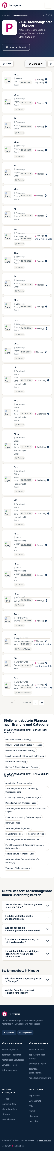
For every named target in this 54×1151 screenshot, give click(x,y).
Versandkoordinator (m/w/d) (16, 95)
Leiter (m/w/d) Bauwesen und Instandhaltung (16, 320)
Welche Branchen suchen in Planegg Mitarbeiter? (20, 991)
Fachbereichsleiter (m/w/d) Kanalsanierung (16, 678)
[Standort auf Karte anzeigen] (46, 79)
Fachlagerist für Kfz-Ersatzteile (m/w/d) (16, 467)
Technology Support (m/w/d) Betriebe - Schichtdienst (16, 253)
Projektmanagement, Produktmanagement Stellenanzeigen (24, 846)
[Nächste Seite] (35, 702)
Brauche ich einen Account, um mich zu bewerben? (22, 940)
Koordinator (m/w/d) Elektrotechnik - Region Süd (16, 229)
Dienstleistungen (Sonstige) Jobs (20, 803)
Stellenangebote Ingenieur (17, 828)
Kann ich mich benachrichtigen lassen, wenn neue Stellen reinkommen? (22, 954)
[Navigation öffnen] (48, 5)
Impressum (34, 1095)
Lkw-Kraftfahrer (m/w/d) (16, 367)
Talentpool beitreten (11, 1054)
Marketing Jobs (9, 1109)
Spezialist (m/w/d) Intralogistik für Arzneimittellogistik (16, 142)
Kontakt (32, 1111)
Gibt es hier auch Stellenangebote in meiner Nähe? (23, 905)
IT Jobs (5, 1098)
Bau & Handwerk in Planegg (18, 739)
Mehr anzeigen (27, 36)
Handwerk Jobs (12, 823)
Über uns (33, 1116)
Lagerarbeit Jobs (36, 834)
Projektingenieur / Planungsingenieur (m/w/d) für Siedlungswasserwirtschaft (16, 634)
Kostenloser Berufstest (13, 1059)
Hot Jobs (33, 1121)
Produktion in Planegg (15, 761)
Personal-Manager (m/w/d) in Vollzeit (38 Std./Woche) (16, 594)
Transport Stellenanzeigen (17, 868)
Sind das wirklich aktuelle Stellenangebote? (19, 917)
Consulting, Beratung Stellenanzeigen (23, 797)
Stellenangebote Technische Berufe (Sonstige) (22, 861)
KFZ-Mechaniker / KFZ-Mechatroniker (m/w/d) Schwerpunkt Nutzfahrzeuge (16, 434)
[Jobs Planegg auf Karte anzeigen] (51, 64)
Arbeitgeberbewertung (40, 1078)
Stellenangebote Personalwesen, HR (22, 839)
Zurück (49, 15)
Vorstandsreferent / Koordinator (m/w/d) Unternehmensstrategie (16, 343)
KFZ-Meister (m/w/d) (16, 500)
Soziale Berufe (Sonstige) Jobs (19, 854)
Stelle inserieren (36, 1049)
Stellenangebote (10, 1049)
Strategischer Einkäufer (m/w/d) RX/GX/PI (16, 118)
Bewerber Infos (9, 1065)
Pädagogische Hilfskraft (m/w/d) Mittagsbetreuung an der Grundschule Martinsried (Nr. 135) (16, 533)
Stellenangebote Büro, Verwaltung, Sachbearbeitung (21, 790)
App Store (10, 1033)
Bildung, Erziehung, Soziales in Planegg (23, 745)
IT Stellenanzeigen (14, 834)
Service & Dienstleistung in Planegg (21, 767)
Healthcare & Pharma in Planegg (20, 750)
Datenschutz (35, 1101)
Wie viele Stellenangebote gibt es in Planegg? (23, 980)
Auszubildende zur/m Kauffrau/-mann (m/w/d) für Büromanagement (16, 614)
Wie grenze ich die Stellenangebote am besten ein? (22, 929)
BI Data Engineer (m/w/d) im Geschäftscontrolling (16, 300)
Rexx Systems (45, 1140)
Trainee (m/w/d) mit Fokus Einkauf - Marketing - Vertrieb (16, 165)
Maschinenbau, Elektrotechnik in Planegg (24, 756)
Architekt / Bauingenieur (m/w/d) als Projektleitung (16, 276)
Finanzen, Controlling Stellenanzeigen (23, 817)
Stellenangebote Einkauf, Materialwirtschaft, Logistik (25, 810)
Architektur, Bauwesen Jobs (18, 783)
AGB (31, 1106)
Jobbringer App (9, 1070)
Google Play (27, 1033)
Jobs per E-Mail (17, 47)
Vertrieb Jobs (8, 1119)
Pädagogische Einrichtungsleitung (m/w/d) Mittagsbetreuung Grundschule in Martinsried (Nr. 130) (16, 564)
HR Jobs (6, 1114)
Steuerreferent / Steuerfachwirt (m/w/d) (16, 209)
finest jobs (6, 15)
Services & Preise (37, 1063)
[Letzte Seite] (41, 702)
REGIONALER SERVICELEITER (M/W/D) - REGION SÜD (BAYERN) (16, 74)
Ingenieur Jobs (9, 1104)
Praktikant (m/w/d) (16, 658)
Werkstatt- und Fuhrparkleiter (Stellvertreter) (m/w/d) (16, 400)
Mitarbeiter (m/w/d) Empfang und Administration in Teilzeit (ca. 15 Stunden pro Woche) (16, 189)
